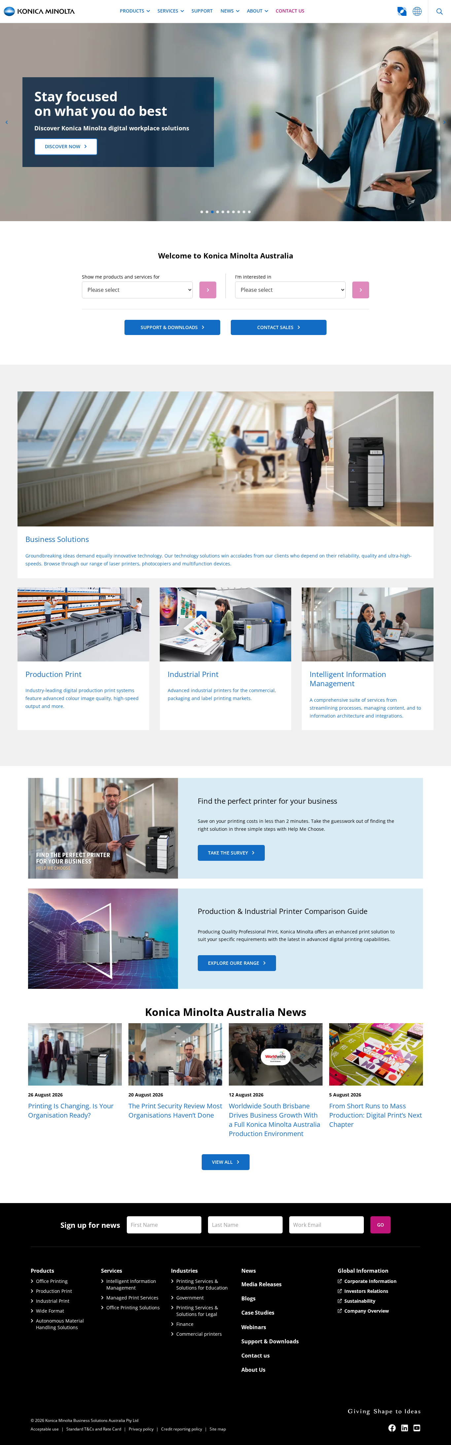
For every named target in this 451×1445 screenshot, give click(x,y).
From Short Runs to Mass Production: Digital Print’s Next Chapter (375, 1115)
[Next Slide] (444, 122)
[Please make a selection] (207, 290)
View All (222, 1162)
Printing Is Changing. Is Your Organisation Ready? (71, 1110)
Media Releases (261, 1284)
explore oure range (233, 963)
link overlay (31, 395)
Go (380, 1225)
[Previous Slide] (6, 122)
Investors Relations (366, 1291)
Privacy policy (141, 1429)
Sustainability (359, 1301)
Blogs (248, 1298)
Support (202, 11)
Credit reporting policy (181, 1429)
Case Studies (257, 1312)
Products (132, 11)
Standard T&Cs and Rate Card (93, 1429)
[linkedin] (404, 1428)
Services (167, 11)
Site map (218, 1429)
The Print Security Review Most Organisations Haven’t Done (175, 1110)
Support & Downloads (270, 1341)
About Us (253, 1369)
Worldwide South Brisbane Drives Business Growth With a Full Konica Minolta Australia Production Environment (274, 1119)
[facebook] (392, 1428)
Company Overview (366, 1311)
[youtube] (416, 1428)
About (254, 11)
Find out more (63, 153)
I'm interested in (253, 277)
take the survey (228, 853)
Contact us (290, 11)
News (227, 11)
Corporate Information (370, 1281)
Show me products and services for (121, 277)
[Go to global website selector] (417, 11)
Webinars (253, 1327)
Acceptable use (45, 1429)
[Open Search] (439, 11)
